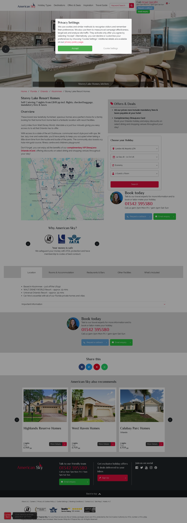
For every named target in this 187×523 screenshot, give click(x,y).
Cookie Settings (110, 48)
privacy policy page (74, 42)
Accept (75, 48)
